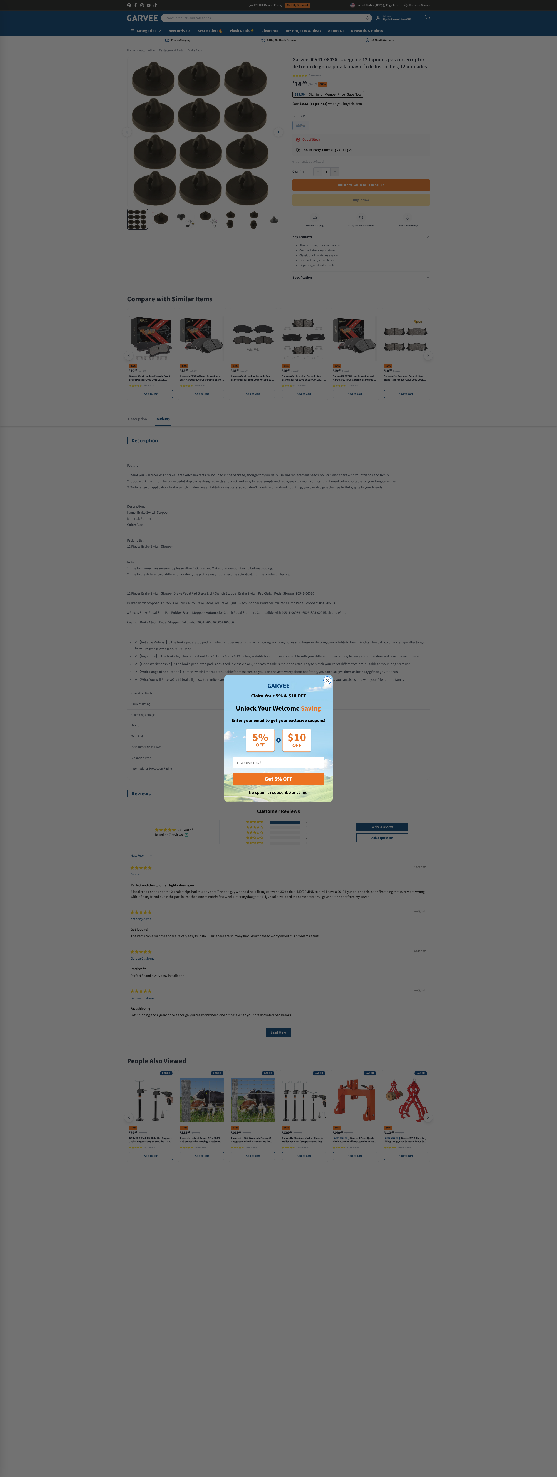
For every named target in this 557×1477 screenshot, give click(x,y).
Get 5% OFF (278, 779)
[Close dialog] (327, 680)
